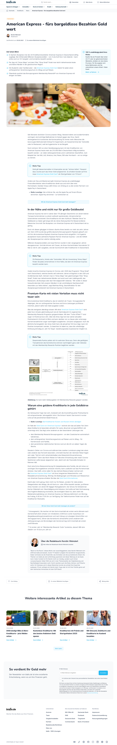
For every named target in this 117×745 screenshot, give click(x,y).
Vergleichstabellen (52, 718)
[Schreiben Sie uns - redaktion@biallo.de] (107, 742)
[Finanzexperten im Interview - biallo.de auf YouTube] (74, 742)
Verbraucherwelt (60, 7)
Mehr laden (58, 648)
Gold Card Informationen (69, 478)
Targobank (81, 718)
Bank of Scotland (83, 722)
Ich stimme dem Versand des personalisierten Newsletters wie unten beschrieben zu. (84, 679)
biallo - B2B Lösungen (53, 731)
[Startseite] (11, 2)
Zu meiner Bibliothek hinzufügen (36, 40)
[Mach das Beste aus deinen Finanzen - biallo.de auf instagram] (93, 742)
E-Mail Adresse (63, 669)
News (27, 10)
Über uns (49, 728)
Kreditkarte (20, 10)
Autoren (48, 712)
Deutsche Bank (70, 718)
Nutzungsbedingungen (99, 718)
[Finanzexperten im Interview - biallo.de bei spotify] (84, 742)
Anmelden (103, 673)
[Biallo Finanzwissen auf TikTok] (79, 742)
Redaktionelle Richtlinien (54, 725)
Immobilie (25, 7)
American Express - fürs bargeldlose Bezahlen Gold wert (48, 10)
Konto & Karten (38, 7)
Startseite (11, 10)
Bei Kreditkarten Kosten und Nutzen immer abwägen (62, 422)
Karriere (48, 722)
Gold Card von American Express (48, 426)
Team (48, 715)
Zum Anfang (14, 581)
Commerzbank (70, 722)
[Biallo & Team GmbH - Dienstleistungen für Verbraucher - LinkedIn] (98, 742)
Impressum (96, 712)
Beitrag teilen (105, 581)
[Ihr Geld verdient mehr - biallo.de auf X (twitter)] (102, 742)
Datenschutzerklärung (92, 692)
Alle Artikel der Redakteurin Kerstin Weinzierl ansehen (58, 544)
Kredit (49, 7)
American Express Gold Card (47, 68)
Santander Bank (83, 712)
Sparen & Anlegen (12, 7)
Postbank (81, 715)
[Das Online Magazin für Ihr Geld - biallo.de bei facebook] (88, 742)
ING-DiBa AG (69, 712)
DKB (66, 715)
